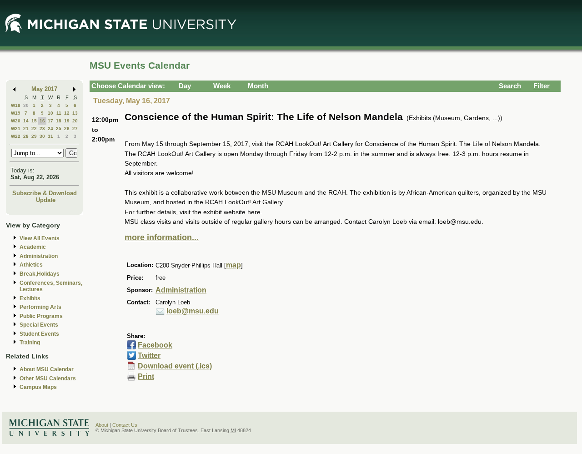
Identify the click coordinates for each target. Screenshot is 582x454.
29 (34, 136)
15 (34, 120)
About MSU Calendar (47, 369)
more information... (162, 237)
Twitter (149, 355)
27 (75, 128)
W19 (15, 113)
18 (58, 120)
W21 (15, 128)
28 (26, 136)
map (233, 265)
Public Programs (41, 316)
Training (30, 342)
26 (67, 128)
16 (42, 120)
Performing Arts (40, 307)
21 (26, 128)
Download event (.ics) (175, 366)
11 (58, 113)
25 (58, 128)
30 (26, 105)
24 (50, 128)
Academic (33, 247)
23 (42, 128)
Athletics (31, 265)
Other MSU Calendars (48, 378)
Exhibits (30, 298)
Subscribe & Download (44, 193)
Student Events (39, 334)
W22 (15, 136)
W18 (15, 105)
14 (26, 120)
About (101, 425)
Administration (39, 256)
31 (50, 136)
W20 (15, 120)
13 (75, 113)
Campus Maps (38, 387)
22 (34, 128)
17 (50, 120)
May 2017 (44, 89)
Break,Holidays (40, 274)
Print (146, 376)
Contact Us (124, 425)
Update (45, 200)
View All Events (40, 238)
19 (67, 120)
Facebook (155, 345)
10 (50, 113)
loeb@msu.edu (192, 311)
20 (75, 120)
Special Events (39, 325)
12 (67, 113)
